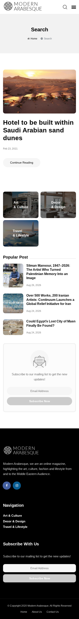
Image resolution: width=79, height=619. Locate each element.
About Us (37, 611)
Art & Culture (12, 515)
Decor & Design (14, 521)
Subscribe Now (39, 401)
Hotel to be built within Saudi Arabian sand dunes (38, 130)
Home (34, 38)
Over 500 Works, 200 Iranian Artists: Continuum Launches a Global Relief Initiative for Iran (50, 300)
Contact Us (53, 611)
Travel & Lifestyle (15, 526)
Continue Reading (21, 162)
